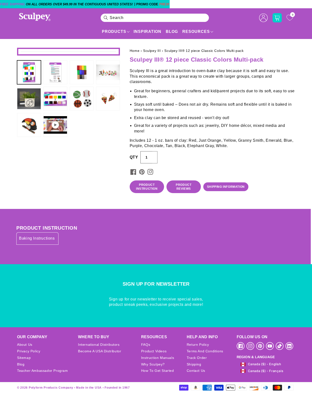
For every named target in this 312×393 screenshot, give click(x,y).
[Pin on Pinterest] (142, 172)
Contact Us (196, 371)
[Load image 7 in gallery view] (82, 99)
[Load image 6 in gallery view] (55, 99)
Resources (196, 31)
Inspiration (147, 31)
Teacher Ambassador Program (42, 371)
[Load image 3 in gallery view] (82, 72)
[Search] (105, 18)
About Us (24, 344)
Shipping (194, 364)
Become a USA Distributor (99, 351)
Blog (172, 31)
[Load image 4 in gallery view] (108, 72)
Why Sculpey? (153, 364)
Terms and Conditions (205, 351)
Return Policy (198, 344)
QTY (134, 157)
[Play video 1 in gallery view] (55, 125)
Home (134, 51)
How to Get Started (157, 371)
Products (114, 31)
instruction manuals (157, 358)
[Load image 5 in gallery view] (29, 99)
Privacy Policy (28, 351)
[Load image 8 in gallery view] (108, 99)
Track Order (197, 358)
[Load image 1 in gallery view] (29, 72)
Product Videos (153, 351)
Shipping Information (226, 186)
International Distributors (99, 344)
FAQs (145, 344)
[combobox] (155, 18)
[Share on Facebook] (133, 172)
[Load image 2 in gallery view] (55, 72)
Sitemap (24, 358)
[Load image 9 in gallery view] (29, 125)
